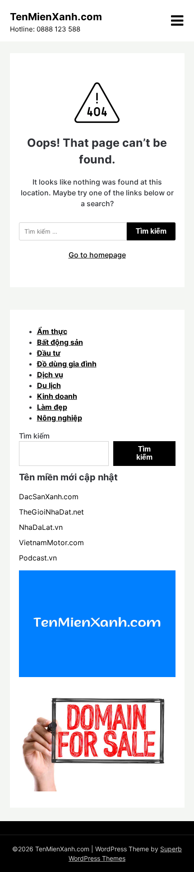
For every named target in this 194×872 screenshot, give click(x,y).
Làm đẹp (52, 406)
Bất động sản (60, 342)
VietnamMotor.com (51, 542)
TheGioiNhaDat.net (51, 511)
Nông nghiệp (59, 417)
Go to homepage (97, 254)
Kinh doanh (57, 396)
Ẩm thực (52, 331)
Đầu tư (48, 352)
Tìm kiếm (34, 435)
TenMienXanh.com (56, 17)
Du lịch (49, 385)
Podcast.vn (38, 557)
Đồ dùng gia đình (67, 363)
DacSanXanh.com (49, 496)
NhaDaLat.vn (41, 527)
